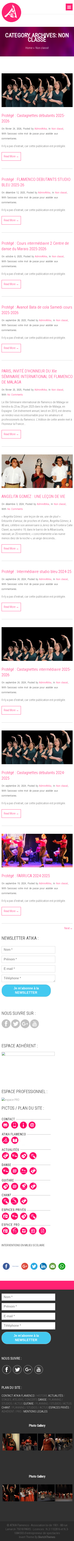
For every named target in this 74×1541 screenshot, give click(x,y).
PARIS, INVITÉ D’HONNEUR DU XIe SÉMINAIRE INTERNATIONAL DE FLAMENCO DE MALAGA (37, 376)
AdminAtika (41, 128)
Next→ (68, 928)
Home (29, 48)
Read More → (11, 156)
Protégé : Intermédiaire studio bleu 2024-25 (36, 571)
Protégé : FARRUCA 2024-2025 (26, 875)
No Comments (15, 394)
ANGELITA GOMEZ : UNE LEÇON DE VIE (33, 496)
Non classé (57, 128)
